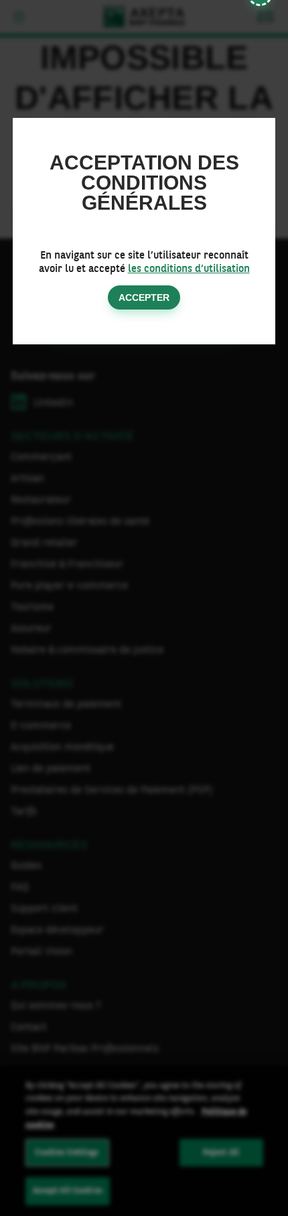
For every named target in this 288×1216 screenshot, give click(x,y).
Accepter (144, 297)
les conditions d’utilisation (189, 268)
